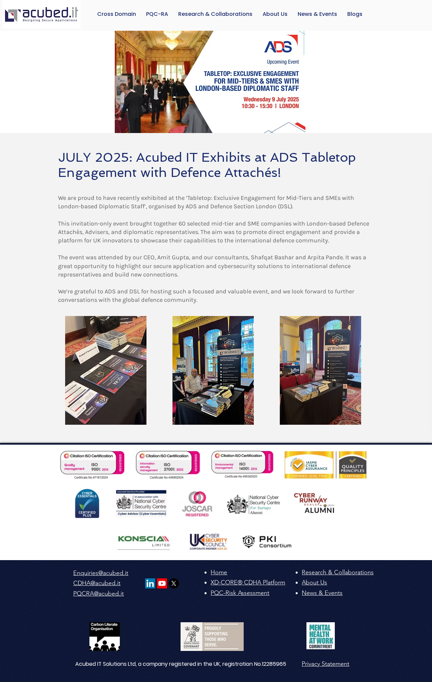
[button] (355, 14)
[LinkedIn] (150, 583)
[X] (174, 583)
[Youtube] (162, 583)
